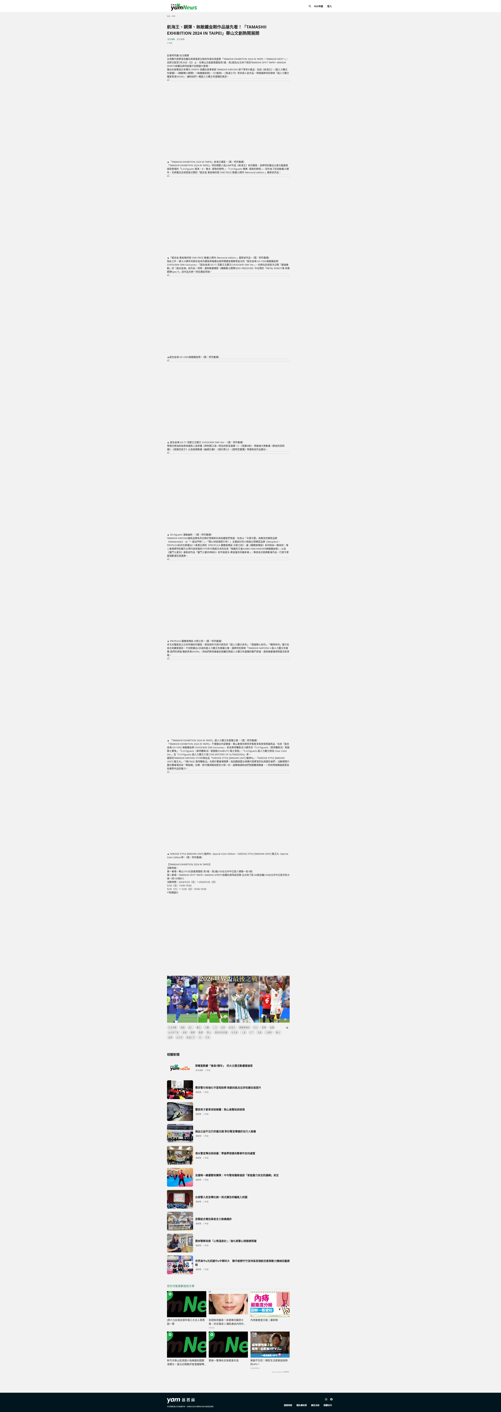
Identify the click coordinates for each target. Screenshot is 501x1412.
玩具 (223, 1027)
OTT (252, 1032)
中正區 (234, 1032)
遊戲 (182, 1027)
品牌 (170, 1037)
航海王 (232, 1027)
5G (200, 1037)
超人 (191, 1027)
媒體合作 (328, 1405)
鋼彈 (193, 1032)
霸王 (199, 1027)
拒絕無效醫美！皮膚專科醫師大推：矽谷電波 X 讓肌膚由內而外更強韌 (227, 1322)
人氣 (243, 1032)
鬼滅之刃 (190, 1037)
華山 (209, 1032)
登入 (329, 6)
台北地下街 (173, 1032)
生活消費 (172, 1027)
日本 (207, 1037)
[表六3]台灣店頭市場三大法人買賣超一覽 (186, 1322)
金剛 (185, 1032)
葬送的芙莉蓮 (221, 1032)
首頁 (168, 16)
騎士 (278, 1032)
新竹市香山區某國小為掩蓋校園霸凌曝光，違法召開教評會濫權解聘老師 (185, 1362)
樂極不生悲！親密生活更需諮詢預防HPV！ (269, 1362)
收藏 (272, 1027)
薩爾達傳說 (244, 1027)
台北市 (179, 1037)
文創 (259, 1032)
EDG (256, 1027)
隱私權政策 (301, 1405)
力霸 (207, 1027)
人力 (215, 1027)
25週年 (269, 1032)
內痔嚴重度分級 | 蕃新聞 (264, 1320)
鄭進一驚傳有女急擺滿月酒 (223, 1360)
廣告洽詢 (315, 1405)
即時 (173, 16)
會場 (264, 1027)
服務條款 (288, 1405)
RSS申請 (318, 6)
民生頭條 (171, 39)
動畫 (201, 1032)
